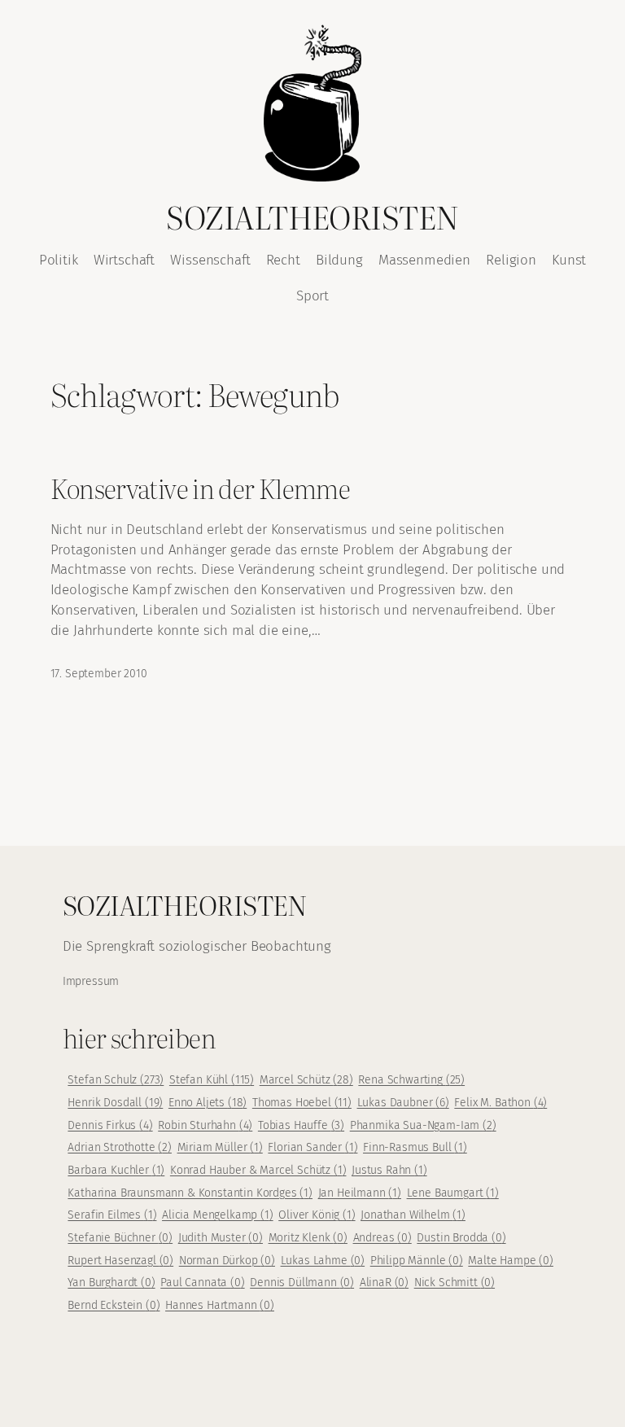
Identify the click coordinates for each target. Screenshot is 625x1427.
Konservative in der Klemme (200, 488)
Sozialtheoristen (312, 216)
